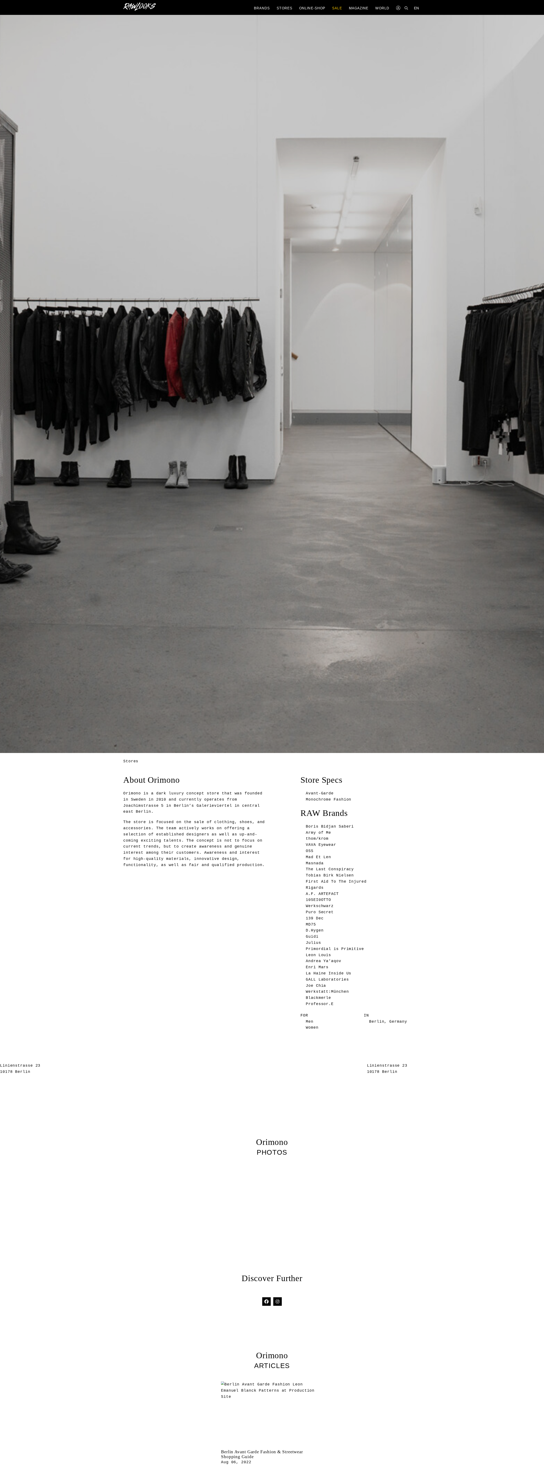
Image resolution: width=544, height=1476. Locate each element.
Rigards (314, 888)
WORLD (382, 8)
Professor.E (320, 1004)
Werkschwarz (320, 906)
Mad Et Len (318, 857)
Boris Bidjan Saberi (330, 826)
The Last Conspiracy (330, 869)
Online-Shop (312, 8)
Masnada (314, 863)
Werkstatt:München (327, 992)
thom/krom (317, 839)
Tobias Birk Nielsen (330, 875)
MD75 (311, 924)
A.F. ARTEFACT (322, 894)
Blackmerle (318, 998)
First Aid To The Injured (336, 881)
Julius (313, 943)
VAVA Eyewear (321, 845)
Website (272, 1293)
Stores (284, 8)
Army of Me (318, 833)
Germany (398, 1021)
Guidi (312, 936)
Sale (337, 8)
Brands (262, 8)
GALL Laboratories (327, 979)
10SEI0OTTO (318, 900)
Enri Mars (317, 967)
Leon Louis (318, 955)
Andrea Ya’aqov (323, 961)
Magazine (359, 8)
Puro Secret (320, 912)
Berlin (376, 1021)
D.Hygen (314, 930)
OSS (309, 851)
